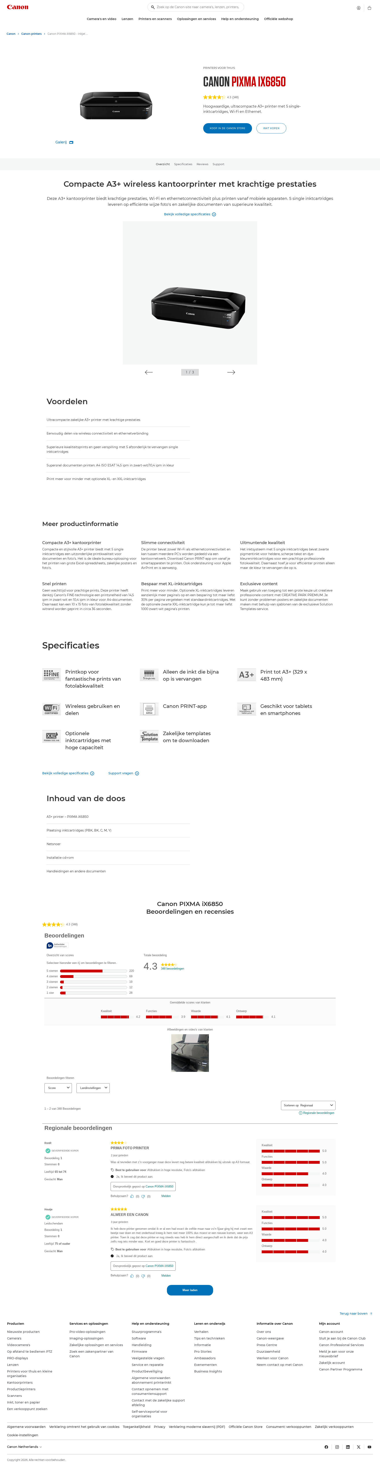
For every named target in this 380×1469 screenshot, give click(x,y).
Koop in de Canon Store (227, 128)
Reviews (202, 164)
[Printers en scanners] (173, 19)
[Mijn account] (358, 7)
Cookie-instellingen (22, 1435)
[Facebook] (326, 1447)
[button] (149, 372)
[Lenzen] (135, 19)
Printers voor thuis (219, 67)
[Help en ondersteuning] (260, 19)
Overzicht (163, 164)
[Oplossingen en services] (217, 19)
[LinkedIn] (348, 1447)
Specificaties (183, 164)
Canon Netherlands (23, 1447)
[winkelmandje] (369, 7)
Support (218, 164)
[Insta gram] (337, 1447)
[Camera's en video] (118, 19)
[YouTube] (369, 1447)
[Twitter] (358, 1447)
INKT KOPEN (271, 128)
